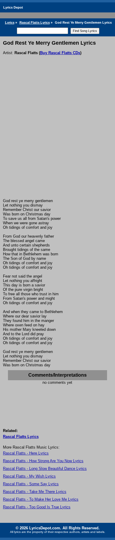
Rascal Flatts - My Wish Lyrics (29, 476)
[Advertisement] (57, 138)
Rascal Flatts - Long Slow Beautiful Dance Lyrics (45, 468)
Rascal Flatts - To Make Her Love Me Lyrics (40, 499)
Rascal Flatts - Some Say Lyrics (31, 484)
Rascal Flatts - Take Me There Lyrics (34, 491)
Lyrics (9, 22)
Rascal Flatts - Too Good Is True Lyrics (36, 507)
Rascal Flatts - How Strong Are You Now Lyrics (43, 461)
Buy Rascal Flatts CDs (60, 53)
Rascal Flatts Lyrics (34, 22)
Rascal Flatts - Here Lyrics (26, 453)
